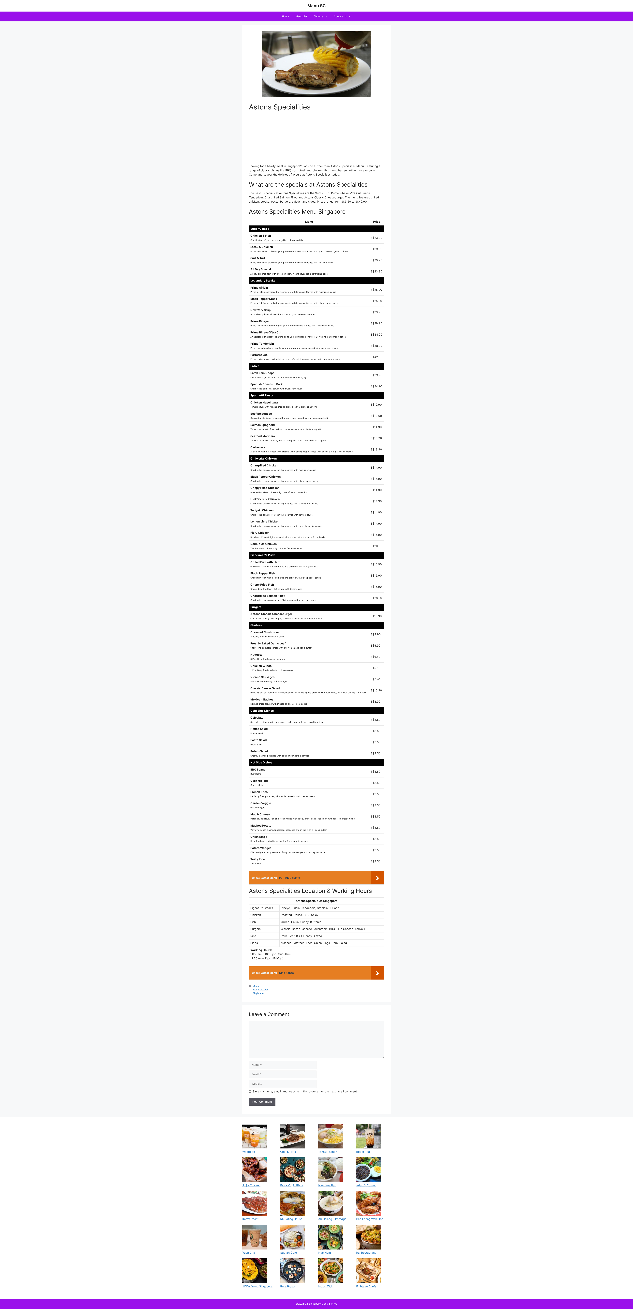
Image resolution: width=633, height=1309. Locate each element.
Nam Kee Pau (327, 1185)
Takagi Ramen (327, 1151)
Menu (256, 986)
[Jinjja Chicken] (254, 1170)
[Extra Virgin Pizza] (292, 1170)
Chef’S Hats (288, 1151)
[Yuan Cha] (254, 1238)
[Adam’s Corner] (368, 1170)
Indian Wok (325, 1286)
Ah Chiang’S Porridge (332, 1219)
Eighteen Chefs (366, 1286)
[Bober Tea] (368, 1137)
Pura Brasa (287, 1286)
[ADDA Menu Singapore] (254, 1271)
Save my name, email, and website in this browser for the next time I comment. (305, 1091)
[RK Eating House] (292, 1204)
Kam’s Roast (250, 1219)
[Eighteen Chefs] (368, 1271)
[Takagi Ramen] (330, 1137)
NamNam (324, 1252)
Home (285, 16)
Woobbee (248, 1151)
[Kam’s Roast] (254, 1204)
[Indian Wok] (330, 1271)
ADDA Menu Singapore (257, 1286)
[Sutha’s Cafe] (292, 1238)
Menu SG (316, 5)
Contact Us (340, 16)
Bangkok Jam (260, 989)
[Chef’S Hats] (292, 1137)
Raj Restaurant (366, 1252)
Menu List (301, 16)
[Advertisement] (316, 140)
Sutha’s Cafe (288, 1252)
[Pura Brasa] (292, 1271)
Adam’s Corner (366, 1185)
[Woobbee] (254, 1137)
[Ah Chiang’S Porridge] (330, 1204)
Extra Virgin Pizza (291, 1185)
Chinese (318, 16)
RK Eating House (291, 1219)
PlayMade (258, 993)
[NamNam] (330, 1238)
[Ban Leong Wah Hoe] (368, 1204)
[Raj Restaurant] (368, 1238)
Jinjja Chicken (251, 1185)
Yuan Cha (248, 1252)
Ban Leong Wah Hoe (369, 1219)
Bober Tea (363, 1151)
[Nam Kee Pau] (330, 1170)
